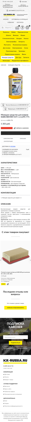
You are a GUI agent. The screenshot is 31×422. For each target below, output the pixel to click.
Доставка (7, 374)
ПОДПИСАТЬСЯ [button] (15, 342)
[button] (8, 6)
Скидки (6, 403)
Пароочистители (23, 32)
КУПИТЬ (3, 284)
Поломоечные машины (20, 45)
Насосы (26, 38)
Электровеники (17, 48)
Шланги (8, 35)
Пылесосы (6, 32)
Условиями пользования (21, 348)
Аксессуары (6, 60)
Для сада (18, 57)
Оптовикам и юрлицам (20, 19)
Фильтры (16, 35)
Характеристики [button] (8, 138)
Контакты (20, 22)
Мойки (13, 32)
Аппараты (22, 41)
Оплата (6, 377)
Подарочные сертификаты (20, 60)
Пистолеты (7, 45)
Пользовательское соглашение (13, 394)
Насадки (19, 38)
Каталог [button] (6, 19)
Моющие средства (8, 57)
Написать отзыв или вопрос (15, 307)
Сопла (26, 48)
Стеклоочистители (8, 38)
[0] (27, 27)
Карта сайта (7, 389)
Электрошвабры (11, 41)
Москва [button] (13, 146)
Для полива (6, 48)
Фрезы (24, 54)
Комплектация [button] (8, 141)
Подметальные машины (12, 54)
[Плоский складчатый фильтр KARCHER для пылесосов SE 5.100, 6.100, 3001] (15, 256)
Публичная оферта (9, 391)
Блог (5, 400)
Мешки (23, 35)
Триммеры (22, 51)
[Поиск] (2, 27)
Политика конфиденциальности (13, 406)
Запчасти (26, 57)
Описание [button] (23, 138)
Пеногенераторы (11, 51)
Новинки (11, 22)
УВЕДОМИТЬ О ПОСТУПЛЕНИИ (15, 133)
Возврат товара (8, 379)
